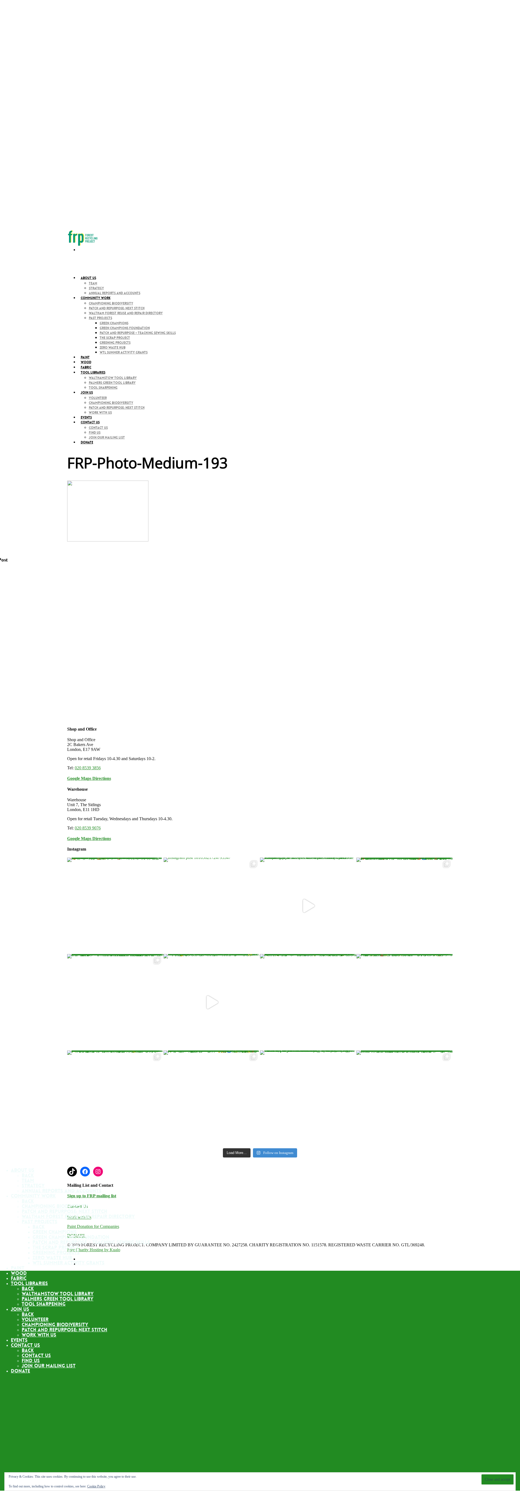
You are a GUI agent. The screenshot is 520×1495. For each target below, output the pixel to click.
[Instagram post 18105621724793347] (212, 906)
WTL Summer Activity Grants (124, 352)
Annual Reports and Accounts (114, 293)
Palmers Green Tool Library (112, 383)
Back (28, 1175)
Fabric (19, 1278)
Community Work (33, 1196)
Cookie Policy (96, 1486)
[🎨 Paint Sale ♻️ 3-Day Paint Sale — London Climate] (115, 906)
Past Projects (100, 318)
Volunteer (98, 398)
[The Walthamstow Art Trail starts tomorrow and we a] (308, 906)
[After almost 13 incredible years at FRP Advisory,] (212, 1002)
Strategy (96, 288)
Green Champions (114, 323)
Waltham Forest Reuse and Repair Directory (126, 313)
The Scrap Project (115, 338)
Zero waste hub (112, 347)
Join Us (87, 392)
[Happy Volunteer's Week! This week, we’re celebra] (404, 906)
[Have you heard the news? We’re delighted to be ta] (115, 1002)
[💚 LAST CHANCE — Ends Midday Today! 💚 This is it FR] (212, 1098)
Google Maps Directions (89, 778)
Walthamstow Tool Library (113, 378)
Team (93, 283)
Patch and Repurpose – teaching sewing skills (138, 333)
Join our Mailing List (107, 437)
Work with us (100, 412)
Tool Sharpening (103, 387)
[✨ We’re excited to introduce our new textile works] (115, 1098)
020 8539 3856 (88, 768)
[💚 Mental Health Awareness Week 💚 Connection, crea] (308, 1002)
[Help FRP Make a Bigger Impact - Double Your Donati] (404, 1098)
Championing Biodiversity (111, 303)
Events (19, 1340)
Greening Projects (115, 342)
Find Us (94, 432)
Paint (17, 1268)
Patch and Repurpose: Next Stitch (117, 308)
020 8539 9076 (88, 828)
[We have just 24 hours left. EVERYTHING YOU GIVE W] (308, 1098)
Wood (19, 1273)
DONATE (87, 442)
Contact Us (98, 428)
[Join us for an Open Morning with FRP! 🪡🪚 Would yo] (404, 1002)
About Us (88, 278)
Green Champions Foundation (125, 328)
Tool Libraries (29, 1283)
